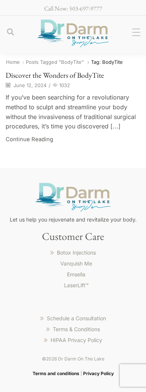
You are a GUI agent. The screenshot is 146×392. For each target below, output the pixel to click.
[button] (10, 32)
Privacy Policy (98, 373)
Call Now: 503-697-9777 (73, 8)
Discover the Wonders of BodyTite (55, 75)
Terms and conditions (56, 373)
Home (13, 62)
